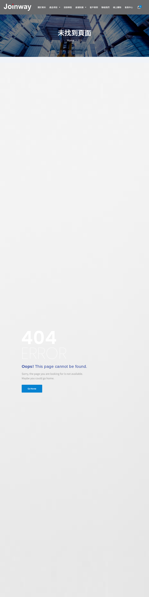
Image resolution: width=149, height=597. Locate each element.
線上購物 (117, 7)
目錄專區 (68, 7)
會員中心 (129, 7)
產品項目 (53, 7)
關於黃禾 (42, 7)
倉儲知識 (79, 7)
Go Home (32, 388)
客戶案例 (94, 7)
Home (70, 40)
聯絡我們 (105, 7)
